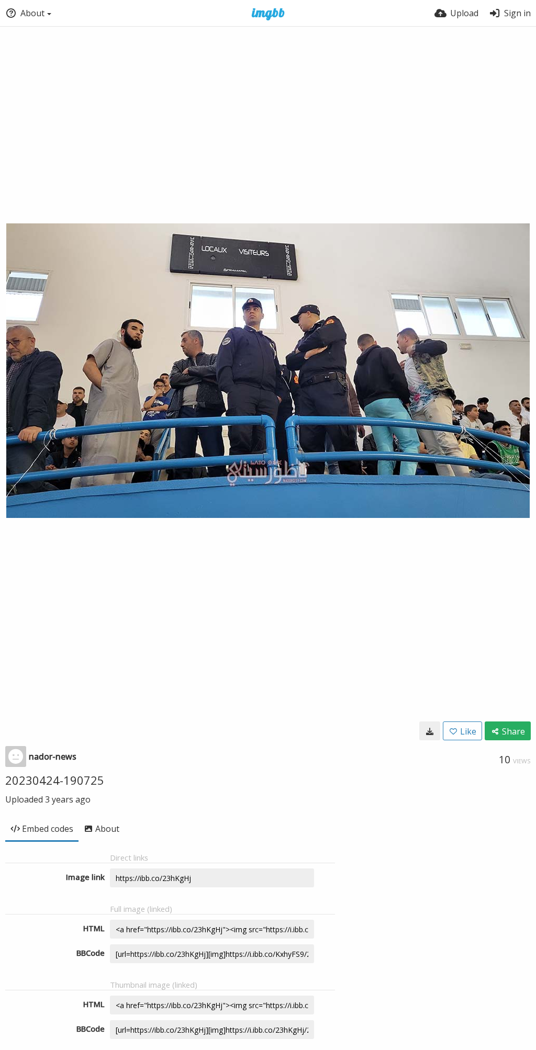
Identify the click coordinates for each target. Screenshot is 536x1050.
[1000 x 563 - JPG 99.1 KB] (429, 730)
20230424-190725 (54, 780)
